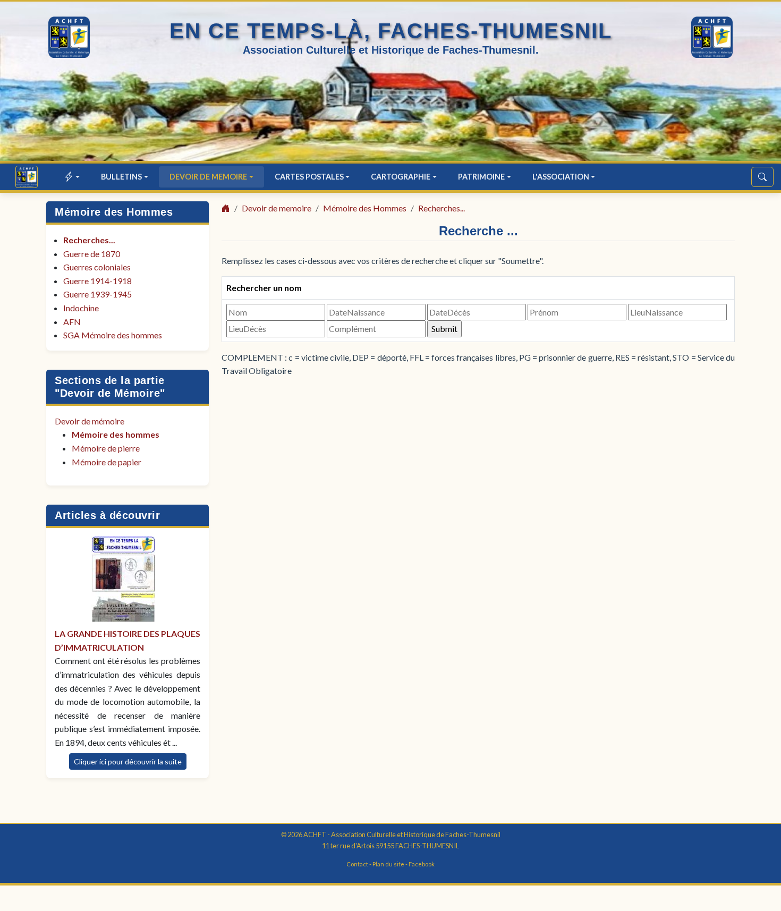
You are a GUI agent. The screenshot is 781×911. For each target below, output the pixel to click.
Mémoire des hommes (115, 434)
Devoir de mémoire (89, 421)
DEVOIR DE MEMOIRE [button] (208, 176)
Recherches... (89, 240)
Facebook (422, 864)
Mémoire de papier (106, 462)
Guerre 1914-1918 (97, 281)
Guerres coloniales (97, 267)
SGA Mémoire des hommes (112, 335)
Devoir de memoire (276, 208)
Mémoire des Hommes (114, 212)
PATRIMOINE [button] (481, 176)
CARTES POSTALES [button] (309, 176)
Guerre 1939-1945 (97, 294)
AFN (72, 322)
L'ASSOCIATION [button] (560, 176)
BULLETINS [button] (121, 176)
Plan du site (388, 864)
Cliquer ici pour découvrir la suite (128, 761)
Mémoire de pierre (106, 448)
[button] (72, 176)
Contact (357, 864)
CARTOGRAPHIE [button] (400, 176)
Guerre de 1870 (91, 254)
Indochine (81, 308)
